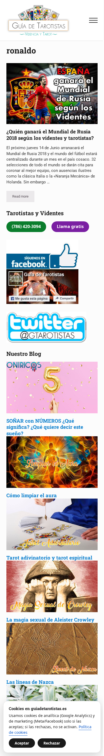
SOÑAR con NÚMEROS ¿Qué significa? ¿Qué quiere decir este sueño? (44, 427)
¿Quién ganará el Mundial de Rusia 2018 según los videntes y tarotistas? (50, 134)
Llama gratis (70, 226)
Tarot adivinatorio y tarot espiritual (49, 557)
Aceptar (22, 743)
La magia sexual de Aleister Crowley (51, 619)
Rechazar (51, 743)
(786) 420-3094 (26, 226)
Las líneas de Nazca (30, 681)
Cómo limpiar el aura (31, 495)
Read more (23, 197)
